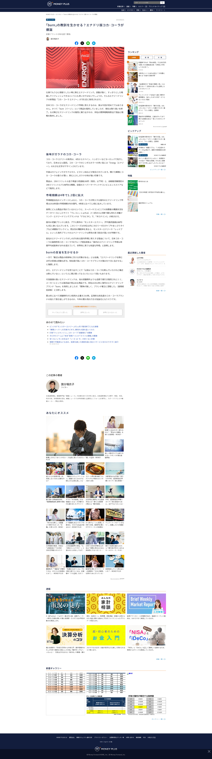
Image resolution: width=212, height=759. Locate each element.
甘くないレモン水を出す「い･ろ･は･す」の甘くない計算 (72, 338)
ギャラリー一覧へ (158, 719)
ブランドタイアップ (157, 6)
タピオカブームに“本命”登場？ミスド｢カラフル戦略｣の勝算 (73, 335)
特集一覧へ (160, 214)
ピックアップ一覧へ (157, 169)
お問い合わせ (130, 737)
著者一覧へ (160, 291)
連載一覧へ (160, 659)
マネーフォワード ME (106, 742)
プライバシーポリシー (100, 737)
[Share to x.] (82, 43)
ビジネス (130, 10)
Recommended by (115, 579)
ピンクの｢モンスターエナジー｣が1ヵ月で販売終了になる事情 (74, 326)
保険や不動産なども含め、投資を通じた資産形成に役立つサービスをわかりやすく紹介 (84, 342)
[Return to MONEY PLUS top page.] (58, 4)
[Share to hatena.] (94, 43)
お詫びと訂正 (152, 737)
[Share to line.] (88, 43)
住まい (144, 10)
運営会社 (71, 737)
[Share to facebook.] (76, 43)
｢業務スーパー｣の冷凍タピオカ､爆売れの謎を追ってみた (72, 329)
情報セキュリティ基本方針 (84, 737)
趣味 (151, 10)
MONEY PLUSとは (62, 737)
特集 (133, 6)
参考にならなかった (110, 312)
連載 (128, 6)
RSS (144, 737)
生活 (122, 10)
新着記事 (120, 6)
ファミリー (160, 10)
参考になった (85, 312)
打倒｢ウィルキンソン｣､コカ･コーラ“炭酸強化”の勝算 (71, 332)
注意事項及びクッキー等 (116, 737)
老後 (137, 10)
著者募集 (138, 737)
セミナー (142, 6)
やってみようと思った (60, 312)
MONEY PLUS (50, 14)
